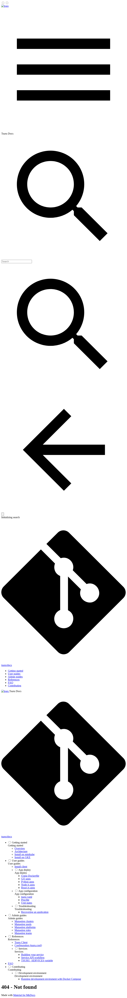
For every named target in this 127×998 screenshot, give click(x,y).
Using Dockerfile (30, 875)
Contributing (14, 685)
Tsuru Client (21, 942)
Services (23, 948)
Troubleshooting (27, 906)
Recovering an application (34, 912)
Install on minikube (25, 854)
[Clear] (2, 514)
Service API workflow (33, 957)
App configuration (28, 891)
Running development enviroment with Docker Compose (51, 979)
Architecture (21, 851)
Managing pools (23, 924)
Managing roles (23, 930)
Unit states (26, 902)
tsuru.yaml (26, 896)
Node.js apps (28, 884)
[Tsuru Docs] (5, 6)
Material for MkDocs (24, 995)
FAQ (10, 682)
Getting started (15, 670)
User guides (14, 673)
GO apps (26, 878)
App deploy (24, 869)
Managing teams (23, 933)
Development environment (32, 973)
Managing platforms (25, 927)
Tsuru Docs (15, 691)
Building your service (32, 954)
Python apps (27, 881)
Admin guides (15, 676)
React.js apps (28, 887)
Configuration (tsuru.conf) (28, 945)
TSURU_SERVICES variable (37, 960)
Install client (21, 866)
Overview (20, 848)
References (14, 679)
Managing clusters (24, 921)
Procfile (25, 899)
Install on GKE (22, 857)
